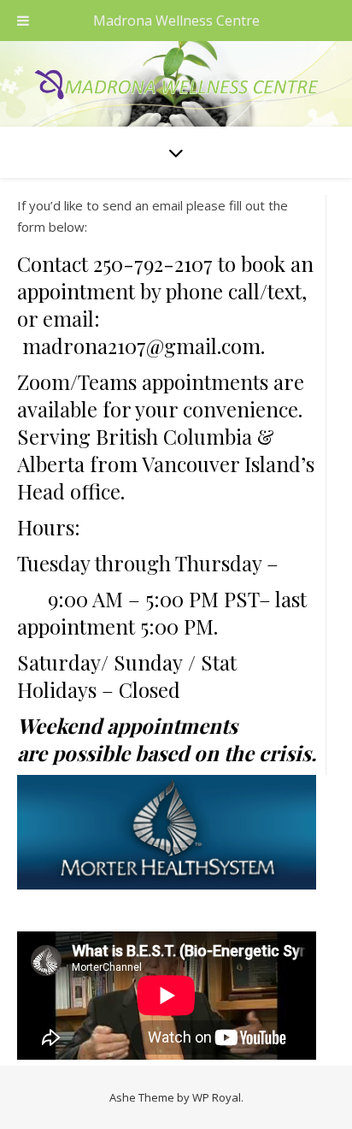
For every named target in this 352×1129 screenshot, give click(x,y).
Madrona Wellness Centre (176, 20)
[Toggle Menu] (23, 20)
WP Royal (216, 1097)
